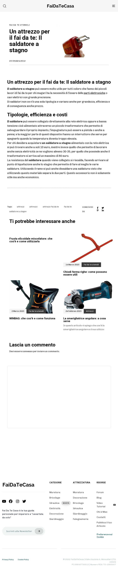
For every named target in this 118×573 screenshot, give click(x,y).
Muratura (54, 492)
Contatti (101, 517)
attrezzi (20, 207)
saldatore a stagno (18, 211)
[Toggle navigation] (96, 6)
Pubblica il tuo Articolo (104, 524)
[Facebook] (11, 501)
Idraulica (59, 503)
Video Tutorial (101, 505)
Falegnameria (80, 519)
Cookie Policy (23, 560)
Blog (99, 497)
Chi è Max (102, 511)
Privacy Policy (8, 560)
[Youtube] (4, 501)
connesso (27, 351)
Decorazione (56, 513)
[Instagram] (17, 501)
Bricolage (54, 497)
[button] (4, 6)
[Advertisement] (59, 396)
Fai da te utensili (19, 25)
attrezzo (33, 207)
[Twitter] (24, 501)
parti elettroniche (94, 93)
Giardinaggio (56, 519)
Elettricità (54, 508)
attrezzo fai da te (51, 207)
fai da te (68, 207)
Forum (100, 492)
